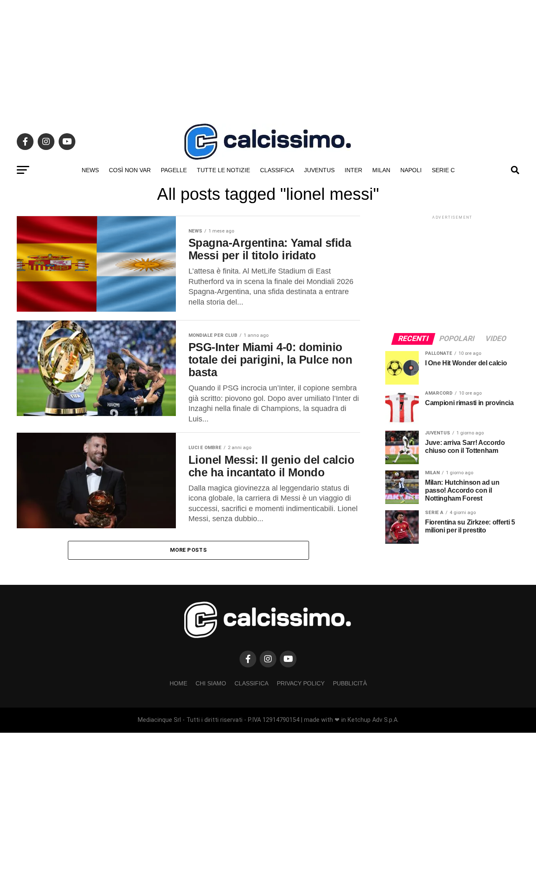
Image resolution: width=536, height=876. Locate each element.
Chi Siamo (211, 683)
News (90, 170)
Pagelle (174, 170)
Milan (381, 170)
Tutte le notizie (223, 170)
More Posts (188, 550)
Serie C (443, 170)
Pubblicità (350, 683)
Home (178, 683)
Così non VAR (130, 170)
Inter (353, 170)
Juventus (319, 170)
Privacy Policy (301, 683)
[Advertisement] (268, 58)
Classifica (277, 170)
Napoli (411, 170)
